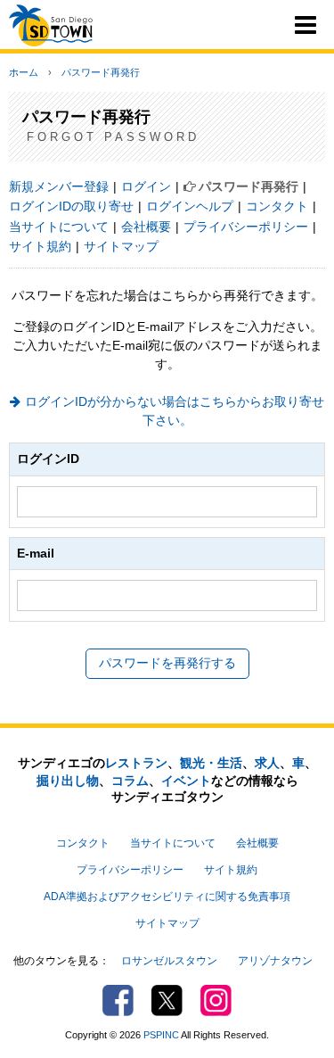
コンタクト (277, 206)
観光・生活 (211, 763)
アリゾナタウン (275, 961)
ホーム (23, 72)
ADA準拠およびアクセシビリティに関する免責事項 (167, 896)
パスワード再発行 (100, 72)
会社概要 (146, 226)
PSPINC (161, 1034)
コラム (130, 780)
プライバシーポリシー (245, 226)
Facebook (118, 1000)
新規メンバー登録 (59, 186)
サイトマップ (121, 246)
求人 (267, 763)
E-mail (35, 553)
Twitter (167, 1000)
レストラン (136, 763)
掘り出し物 (68, 780)
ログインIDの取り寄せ (71, 206)
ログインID (48, 458)
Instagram (216, 1000)
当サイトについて (59, 226)
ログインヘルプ (189, 206)
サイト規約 (40, 246)
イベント (186, 780)
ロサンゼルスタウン (169, 961)
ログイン (146, 186)
